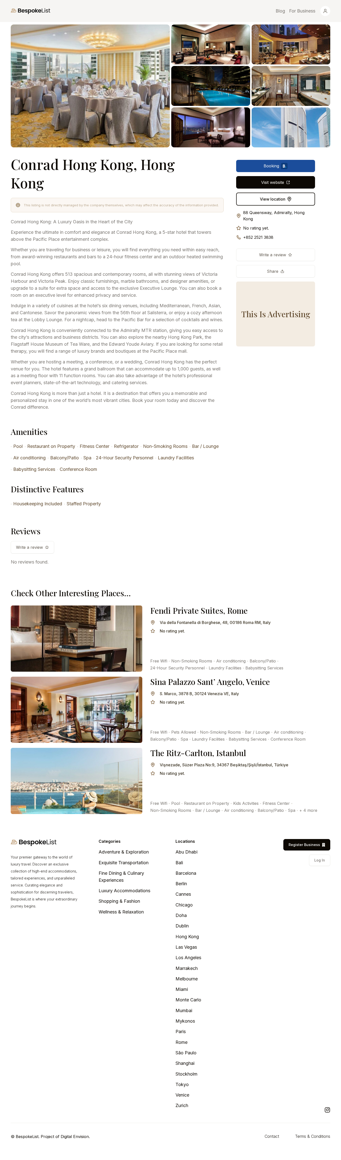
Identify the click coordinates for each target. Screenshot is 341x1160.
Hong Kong (187, 936)
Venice (182, 1095)
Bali (179, 862)
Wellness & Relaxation (121, 911)
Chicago (184, 904)
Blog (280, 10)
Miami (181, 989)
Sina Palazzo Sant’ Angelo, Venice (210, 681)
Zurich (181, 1105)
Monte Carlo (188, 999)
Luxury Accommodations (124, 890)
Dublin (182, 925)
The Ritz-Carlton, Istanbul (198, 752)
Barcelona (185, 873)
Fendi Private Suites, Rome (199, 610)
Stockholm (186, 1074)
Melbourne (186, 978)
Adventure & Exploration (124, 852)
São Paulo (185, 1052)
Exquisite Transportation (124, 862)
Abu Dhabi (186, 852)
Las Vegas (186, 947)
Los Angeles (188, 957)
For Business (302, 10)
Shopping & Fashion (119, 901)
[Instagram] (327, 1110)
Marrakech (186, 968)
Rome (181, 1042)
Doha (181, 915)
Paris (180, 1031)
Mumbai (183, 1010)
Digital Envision (75, 1136)
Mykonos (185, 1021)
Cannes (183, 894)
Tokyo (182, 1084)
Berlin (181, 883)
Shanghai (184, 1063)
